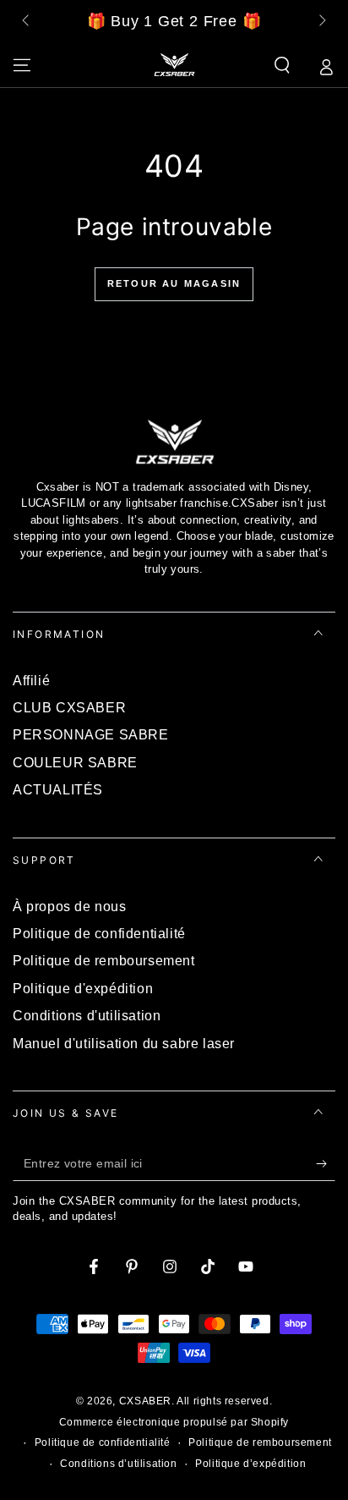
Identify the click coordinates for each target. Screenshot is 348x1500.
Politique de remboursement (104, 960)
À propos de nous (70, 906)
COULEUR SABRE (75, 762)
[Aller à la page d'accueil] (174, 65)
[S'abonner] (325, 1164)
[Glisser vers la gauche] (27, 22)
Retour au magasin (174, 283)
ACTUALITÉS (58, 790)
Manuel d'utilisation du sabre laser (124, 1043)
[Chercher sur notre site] (282, 65)
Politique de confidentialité (99, 933)
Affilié (31, 680)
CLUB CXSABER (69, 708)
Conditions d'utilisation (86, 1015)
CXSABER (145, 1401)
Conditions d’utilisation (118, 1464)
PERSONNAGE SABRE (91, 735)
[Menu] (22, 65)
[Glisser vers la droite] (321, 22)
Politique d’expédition (250, 1464)
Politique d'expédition (83, 988)
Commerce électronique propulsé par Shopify (174, 1422)
